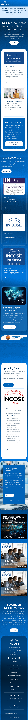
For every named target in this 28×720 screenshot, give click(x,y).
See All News (6, 171)
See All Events (8, 385)
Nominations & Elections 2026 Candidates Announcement (12, 236)
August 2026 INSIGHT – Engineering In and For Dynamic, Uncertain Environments (14, 201)
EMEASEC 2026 (10, 416)
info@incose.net (14, 654)
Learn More (14, 42)
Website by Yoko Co (14, 717)
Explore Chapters (9, 327)
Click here (16, 12)
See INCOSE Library (11, 501)
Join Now (14, 630)
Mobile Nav (18, 3)
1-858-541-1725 (14, 652)
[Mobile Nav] (18, 3)
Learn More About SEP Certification (14, 143)
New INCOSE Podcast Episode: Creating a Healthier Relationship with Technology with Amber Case (14, 272)
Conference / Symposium (13, 413)
